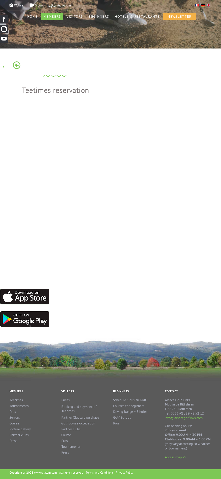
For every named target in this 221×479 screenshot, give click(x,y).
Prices (65, 400)
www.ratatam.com (45, 472)
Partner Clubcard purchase (80, 417)
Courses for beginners (128, 406)
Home (32, 16)
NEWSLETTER (179, 16)
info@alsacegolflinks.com (184, 418)
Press (13, 440)
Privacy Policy (124, 472)
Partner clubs (19, 435)
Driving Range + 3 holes (130, 411)
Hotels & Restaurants (137, 16)
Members (52, 16)
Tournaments (19, 406)
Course (14, 423)
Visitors (74, 16)
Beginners (98, 16)
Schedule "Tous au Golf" (130, 400)
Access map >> (175, 457)
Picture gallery (20, 429)
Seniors (14, 417)
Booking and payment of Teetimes (79, 408)
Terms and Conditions (100, 472)
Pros (12, 411)
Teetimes (16, 400)
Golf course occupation (78, 423)
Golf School (122, 417)
